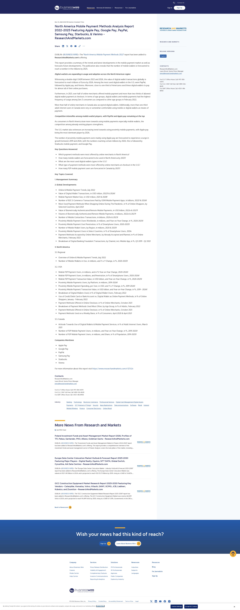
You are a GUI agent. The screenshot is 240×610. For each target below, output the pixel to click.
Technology (78, 402)
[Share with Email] (75, 46)
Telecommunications (121, 405)
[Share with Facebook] (71, 46)
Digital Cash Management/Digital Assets (129, 402)
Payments (70, 405)
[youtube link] (160, 601)
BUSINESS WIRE (71, 54)
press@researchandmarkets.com (66, 384)
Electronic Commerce (90, 402)
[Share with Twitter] (67, 46)
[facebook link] (165, 601)
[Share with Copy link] (79, 46)
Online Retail (107, 408)
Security (95, 405)
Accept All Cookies (191, 606)
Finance (82, 408)
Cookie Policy (100, 606)
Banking (69, 402)
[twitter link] (151, 601)
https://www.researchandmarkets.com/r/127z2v (112, 368)
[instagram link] (169, 601)
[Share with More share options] (83, 46)
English (163, 56)
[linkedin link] (156, 601)
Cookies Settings (177, 606)
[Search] (174, 3)
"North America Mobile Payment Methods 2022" (103, 54)
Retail (140, 405)
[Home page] (67, 8)
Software (133, 405)
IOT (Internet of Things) (83, 405)
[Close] (234, 607)
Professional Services (107, 402)
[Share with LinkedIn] (63, 46)
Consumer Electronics (93, 408)
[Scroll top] (233, 554)
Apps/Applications (106, 405)
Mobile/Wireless (72, 408)
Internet (146, 405)
